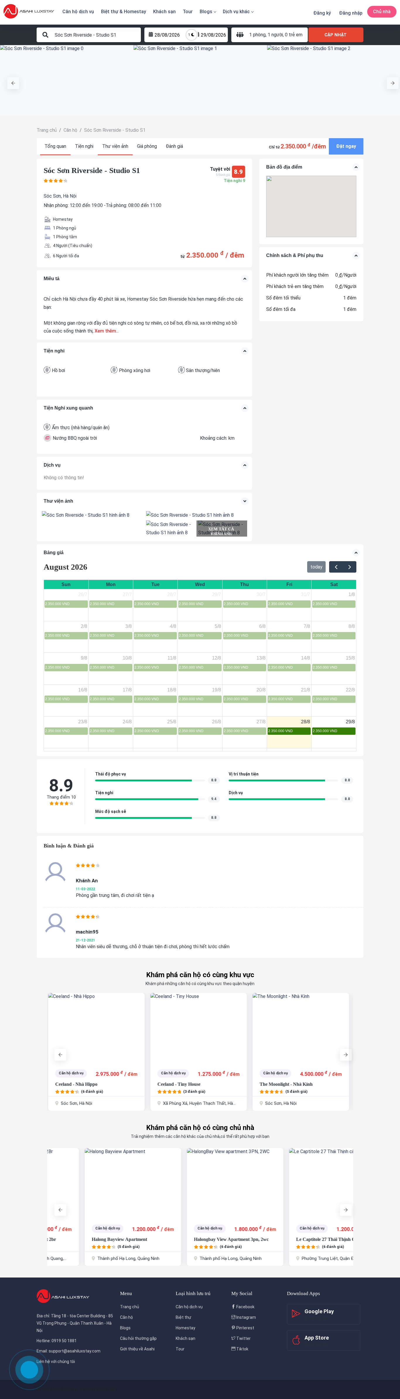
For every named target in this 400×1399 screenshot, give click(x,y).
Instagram (245, 1317)
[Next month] (349, 567)
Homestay (185, 1328)
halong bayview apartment (82, 1239)
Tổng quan (55, 146)
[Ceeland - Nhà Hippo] (95, 1028)
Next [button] (390, 80)
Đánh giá (174, 146)
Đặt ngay (346, 146)
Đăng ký (322, 13)
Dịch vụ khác (236, 11)
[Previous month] (336, 567)
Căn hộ (126, 1317)
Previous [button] (10, 80)
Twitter (243, 1338)
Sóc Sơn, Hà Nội (60, 196)
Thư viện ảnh (115, 146)
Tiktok (241, 1349)
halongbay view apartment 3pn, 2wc (193, 1239)
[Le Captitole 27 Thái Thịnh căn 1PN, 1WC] (300, 1183)
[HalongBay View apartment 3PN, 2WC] (197, 1183)
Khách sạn (164, 11)
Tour (188, 11)
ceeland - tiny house (177, 1084)
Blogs (206, 11)
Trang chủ (129, 1306)
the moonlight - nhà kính (285, 1084)
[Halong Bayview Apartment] (95, 1183)
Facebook (244, 1306)
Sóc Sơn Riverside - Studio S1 (92, 170)
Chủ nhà (382, 11)
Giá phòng (147, 146)
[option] (67, 80)
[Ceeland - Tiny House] (197, 1028)
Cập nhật (335, 34)
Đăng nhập (351, 13)
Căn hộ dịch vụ (78, 11)
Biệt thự (183, 1317)
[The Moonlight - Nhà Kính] (300, 1028)
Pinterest (244, 1328)
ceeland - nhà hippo (75, 1084)
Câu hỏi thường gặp (138, 1338)
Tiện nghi (84, 146)
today (316, 567)
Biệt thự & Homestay (123, 11)
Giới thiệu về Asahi (137, 1349)
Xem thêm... (107, 331)
